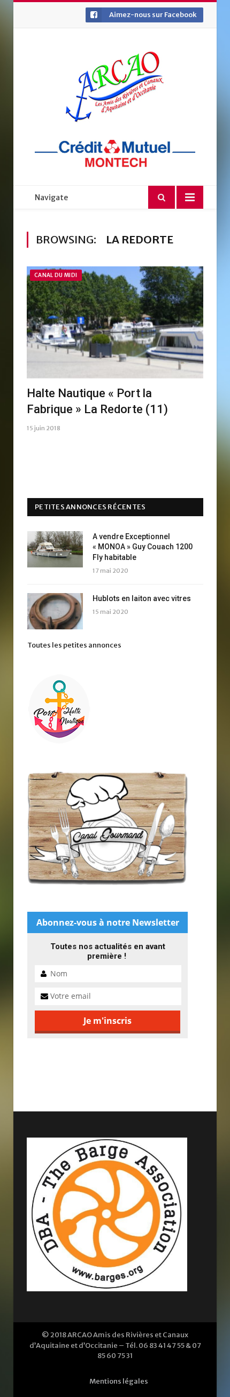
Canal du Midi (56, 275)
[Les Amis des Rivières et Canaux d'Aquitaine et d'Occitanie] (115, 86)
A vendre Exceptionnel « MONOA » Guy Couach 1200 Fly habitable (143, 547)
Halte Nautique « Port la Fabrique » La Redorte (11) (97, 401)
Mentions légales (118, 1381)
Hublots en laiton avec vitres (142, 598)
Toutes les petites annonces (74, 645)
